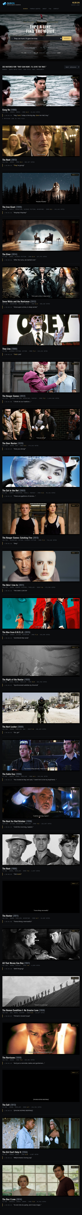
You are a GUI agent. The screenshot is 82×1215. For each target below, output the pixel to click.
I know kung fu (19, 44)
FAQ (50, 8)
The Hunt (9, 159)
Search (25, 8)
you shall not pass (62, 44)
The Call (9, 1104)
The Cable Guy (12, 773)
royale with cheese (30, 47)
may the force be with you (49, 47)
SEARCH (67, 38)
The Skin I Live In (13, 584)
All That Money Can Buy (16, 962)
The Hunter (10, 915)
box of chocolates (33, 44)
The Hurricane (12, 1057)
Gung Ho (9, 109)
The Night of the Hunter (16, 679)
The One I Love (12, 1199)
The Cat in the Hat (13, 490)
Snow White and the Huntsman (19, 301)
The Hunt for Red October (17, 821)
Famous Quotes (35, 8)
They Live (9, 348)
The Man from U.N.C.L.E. (16, 632)
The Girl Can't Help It (15, 1152)
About (45, 8)
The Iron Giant (12, 206)
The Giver (9, 254)
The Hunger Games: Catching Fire (20, 537)
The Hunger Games (13, 395)
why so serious (47, 44)
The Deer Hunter (12, 443)
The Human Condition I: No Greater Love (23, 1010)
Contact (56, 8)
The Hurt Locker (13, 726)
